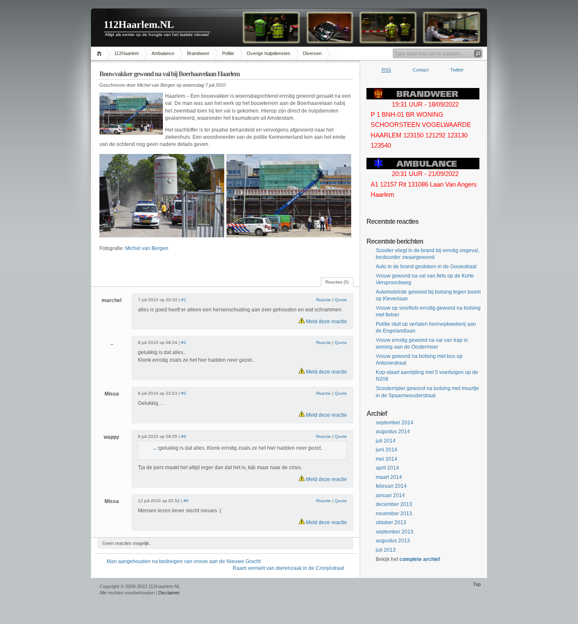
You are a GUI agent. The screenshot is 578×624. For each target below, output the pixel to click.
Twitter (457, 69)
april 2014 (387, 468)
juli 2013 (386, 550)
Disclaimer (169, 592)
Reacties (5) (337, 282)
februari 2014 (391, 486)
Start (100, 53)
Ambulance (162, 53)
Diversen (312, 53)
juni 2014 (386, 450)
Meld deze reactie (326, 321)
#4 (183, 436)
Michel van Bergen (146, 248)
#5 (186, 500)
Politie (228, 53)
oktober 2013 (391, 522)
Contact (421, 69)
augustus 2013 (393, 541)
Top (477, 584)
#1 (183, 299)
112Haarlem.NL (139, 24)
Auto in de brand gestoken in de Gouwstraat (426, 266)
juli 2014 (386, 441)
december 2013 (394, 504)
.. (155, 448)
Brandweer (198, 53)
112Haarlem (126, 53)
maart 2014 (389, 477)
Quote (341, 299)
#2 (183, 342)
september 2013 (394, 532)
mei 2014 (386, 459)
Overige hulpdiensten (268, 53)
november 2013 (394, 514)
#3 (183, 393)
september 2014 (394, 423)
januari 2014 (390, 495)
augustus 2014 (393, 431)
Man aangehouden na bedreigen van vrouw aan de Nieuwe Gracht (184, 561)
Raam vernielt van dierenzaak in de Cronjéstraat (288, 568)
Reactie (323, 299)
